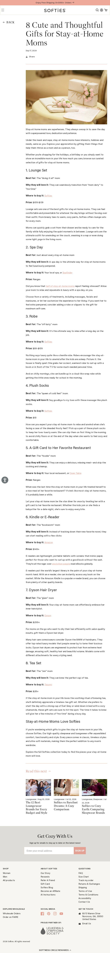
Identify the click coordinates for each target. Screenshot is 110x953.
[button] (55, 950)
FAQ (80, 873)
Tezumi (48, 684)
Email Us (86, 923)
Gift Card (45, 883)
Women (6, 873)
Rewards (45, 876)
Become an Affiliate (50, 891)
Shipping (82, 887)
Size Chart (83, 876)
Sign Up (79, 850)
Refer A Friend (48, 880)
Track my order (86, 880)
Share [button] (32, 56)
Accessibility (84, 898)
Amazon (49, 542)
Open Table (75, 473)
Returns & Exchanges (89, 883)
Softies (48, 195)
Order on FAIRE (10, 917)
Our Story (45, 873)
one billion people (61, 563)
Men (5, 876)
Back (10, 22)
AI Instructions (48, 894)
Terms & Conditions (88, 894)
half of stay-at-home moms (60, 285)
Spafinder (67, 272)
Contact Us (84, 901)
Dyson (48, 615)
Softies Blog (47, 887)
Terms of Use (85, 891)
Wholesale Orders (11, 913)
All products (9, 880)
